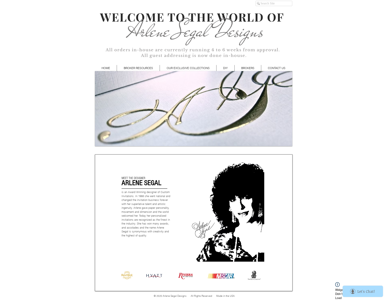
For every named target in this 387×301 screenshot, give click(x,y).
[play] (284, 142)
